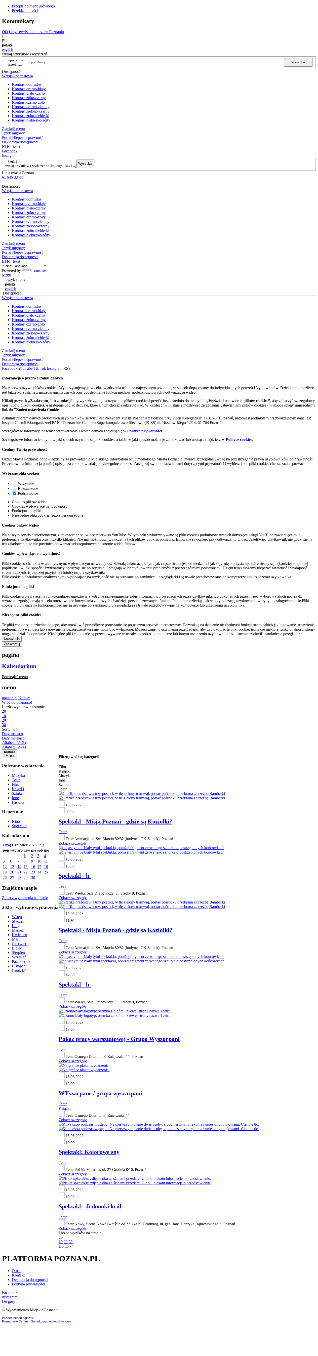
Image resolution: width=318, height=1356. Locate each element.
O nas (16, 1271)
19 (5, 872)
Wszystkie (26, 483)
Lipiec (17, 948)
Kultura (24, 698)
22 (26, 872)
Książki (18, 789)
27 (12, 877)
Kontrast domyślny (27, 84)
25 (46, 872)
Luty (15, 926)
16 (33, 866)
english (7, 49)
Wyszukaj (298, 62)
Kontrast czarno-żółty (29, 102)
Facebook (9, 151)
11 (46, 861)
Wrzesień (19, 957)
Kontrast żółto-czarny (29, 98)
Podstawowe (28, 493)
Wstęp (17, 917)
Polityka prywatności (28, 1284)
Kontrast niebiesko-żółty (31, 120)
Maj (15, 939)
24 (39, 872)
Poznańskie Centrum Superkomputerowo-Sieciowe (36, 1321)
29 (26, 877)
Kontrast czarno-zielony (30, 107)
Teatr (16, 780)
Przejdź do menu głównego (33, 6)
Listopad (19, 966)
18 (46, 866)
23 (33, 872)
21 (19, 872)
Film (15, 784)
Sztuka (17, 793)
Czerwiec (19, 944)
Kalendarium (19, 666)
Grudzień (19, 970)
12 (5, 866)
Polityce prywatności (144, 431)
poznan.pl (9, 698)
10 (39, 861)
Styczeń (18, 921)
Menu (6, 275)
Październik (21, 961)
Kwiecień (19, 935)
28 (19, 877)
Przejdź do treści (25, 10)
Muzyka (18, 775)
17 (39, 866)
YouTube (25, 368)
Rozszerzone (28, 488)
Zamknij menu (13, 128)
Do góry (65, 1246)
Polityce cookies (239, 439)
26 (5, 877)
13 (12, 866)
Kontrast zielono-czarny (30, 111)
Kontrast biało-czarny (29, 93)
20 (12, 872)
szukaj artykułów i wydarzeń (25, 166)
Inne (15, 798)
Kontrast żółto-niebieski (30, 116)
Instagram (9, 155)
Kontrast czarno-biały (29, 89)
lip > (41, 845)
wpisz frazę (19, 62)
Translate (39, 270)
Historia (18, 802)
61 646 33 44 (12, 177)
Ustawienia (12, 639)
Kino (16, 821)
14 (19, 866)
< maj (6, 845)
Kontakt (18, 1275)
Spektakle (19, 826)
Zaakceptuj (12, 644)
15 (26, 866)
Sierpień (18, 952)
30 (33, 877)
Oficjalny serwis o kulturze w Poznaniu (33, 32)
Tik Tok (40, 368)
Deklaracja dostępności (30, 1279)
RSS (67, 368)
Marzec (18, 930)
